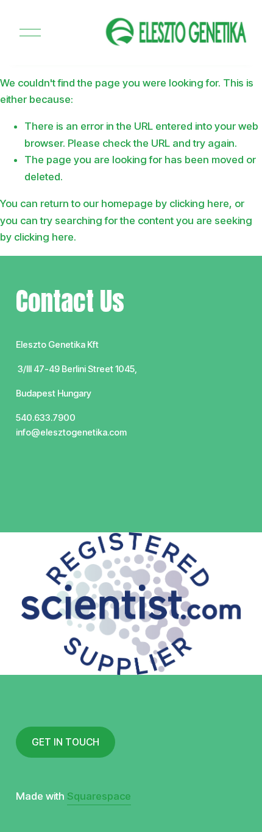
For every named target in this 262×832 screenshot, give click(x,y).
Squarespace (99, 796)
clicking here (199, 203)
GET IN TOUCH (65, 742)
